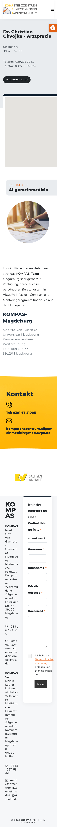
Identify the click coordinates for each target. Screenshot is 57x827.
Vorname (36, 549)
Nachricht (36, 611)
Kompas (10, 510)
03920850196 (25, 66)
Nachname (37, 568)
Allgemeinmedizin (17, 80)
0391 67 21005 (11, 630)
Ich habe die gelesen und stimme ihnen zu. (44, 665)
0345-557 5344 (11, 770)
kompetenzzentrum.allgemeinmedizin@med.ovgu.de (11, 652)
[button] (53, 28)
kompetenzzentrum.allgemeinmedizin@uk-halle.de (11, 790)
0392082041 (24, 61)
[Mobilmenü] (52, 9)
